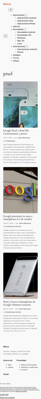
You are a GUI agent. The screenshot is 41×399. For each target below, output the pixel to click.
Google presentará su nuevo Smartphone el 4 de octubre (17, 218)
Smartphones (10, 141)
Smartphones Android (13, 226)
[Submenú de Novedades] (24, 29)
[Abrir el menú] (5, 36)
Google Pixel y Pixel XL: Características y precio (16, 132)
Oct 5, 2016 (7, 138)
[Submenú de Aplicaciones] (25, 15)
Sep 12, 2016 (8, 309)
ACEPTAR (4, 395)
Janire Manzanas (24, 138)
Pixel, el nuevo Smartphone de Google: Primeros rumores (19, 303)
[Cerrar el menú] (11, 10)
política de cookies (21, 391)
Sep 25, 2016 (8, 223)
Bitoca (7, 4)
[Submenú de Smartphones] (26, 46)
